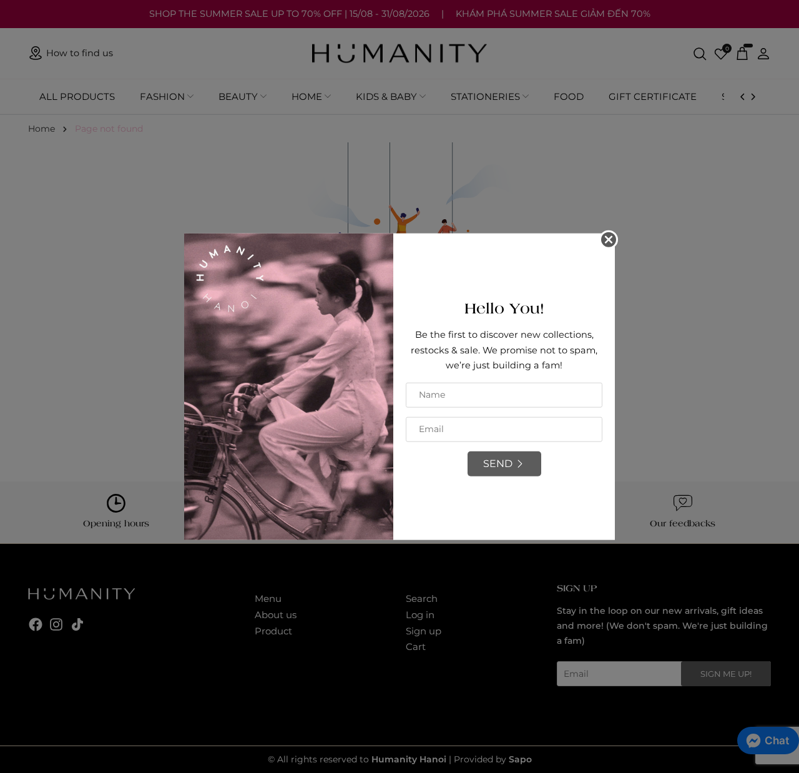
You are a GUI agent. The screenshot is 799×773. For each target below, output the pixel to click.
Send (497, 464)
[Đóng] (608, 239)
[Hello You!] (288, 385)
